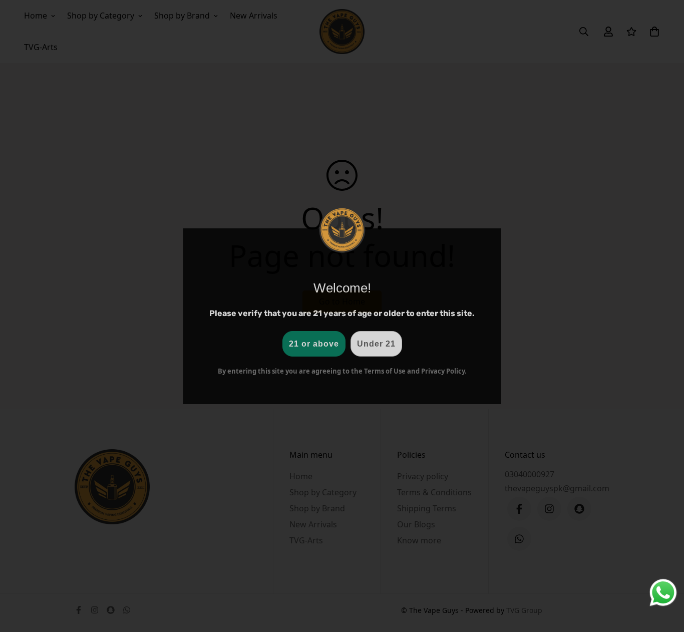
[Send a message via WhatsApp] (663, 592)
